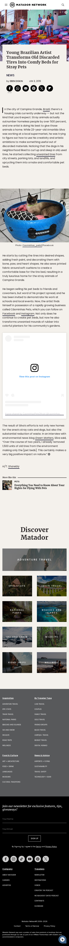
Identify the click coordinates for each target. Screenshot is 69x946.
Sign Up (57, 486)
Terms (39, 494)
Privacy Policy (53, 494)
